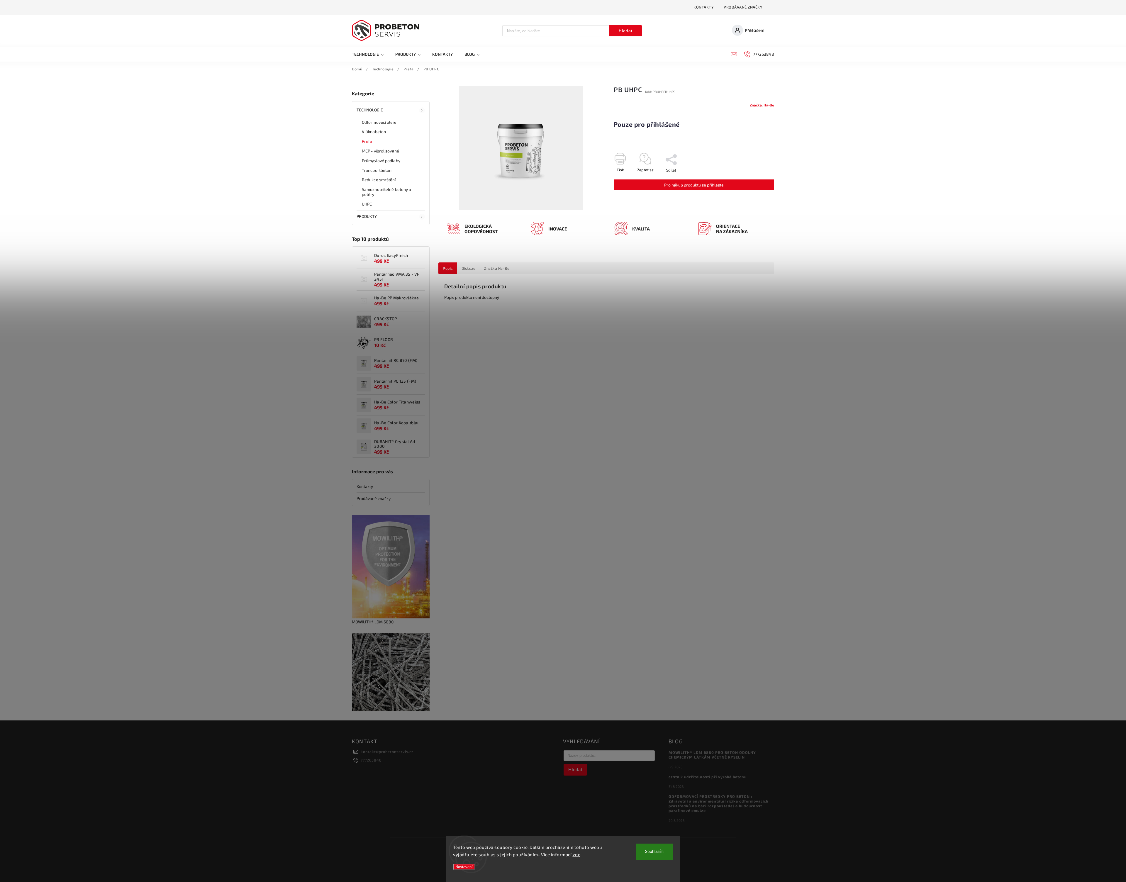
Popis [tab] (448, 268)
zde (577, 854)
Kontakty (703, 7)
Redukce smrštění (379, 179)
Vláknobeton (374, 131)
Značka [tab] (496, 268)
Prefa (367, 141)
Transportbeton (376, 170)
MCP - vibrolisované (380, 150)
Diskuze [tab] (469, 268)
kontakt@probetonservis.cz (387, 751)
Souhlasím (654, 852)
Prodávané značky (743, 7)
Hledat (625, 30)
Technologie (370, 109)
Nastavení (464, 867)
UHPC (367, 203)
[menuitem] (370, 54)
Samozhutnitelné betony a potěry (386, 192)
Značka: (762, 105)
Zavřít (756, 180)
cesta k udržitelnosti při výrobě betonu (708, 776)
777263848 (371, 760)
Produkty (367, 216)
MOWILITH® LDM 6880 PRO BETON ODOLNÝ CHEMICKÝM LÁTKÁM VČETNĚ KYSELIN (712, 754)
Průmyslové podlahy (381, 160)
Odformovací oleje (379, 122)
